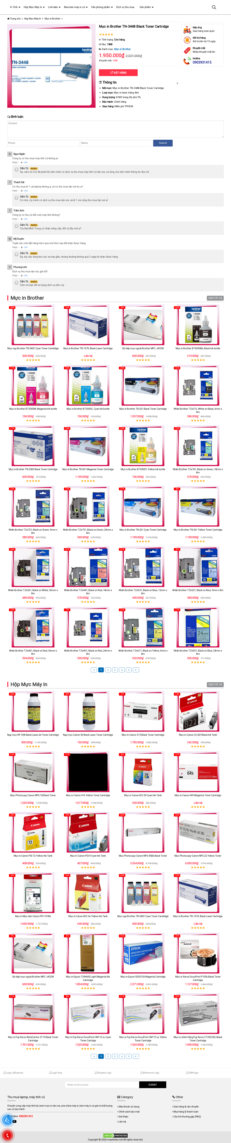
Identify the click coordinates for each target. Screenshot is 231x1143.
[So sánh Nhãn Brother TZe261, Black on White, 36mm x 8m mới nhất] (33, 566)
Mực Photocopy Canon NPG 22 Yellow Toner (198, 855)
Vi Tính (14, 7)
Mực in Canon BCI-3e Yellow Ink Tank (88, 916)
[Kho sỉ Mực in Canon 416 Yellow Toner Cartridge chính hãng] (88, 771)
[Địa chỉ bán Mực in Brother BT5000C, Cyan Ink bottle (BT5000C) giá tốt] (88, 385)
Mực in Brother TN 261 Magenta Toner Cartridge (88, 469)
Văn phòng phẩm (100, 7)
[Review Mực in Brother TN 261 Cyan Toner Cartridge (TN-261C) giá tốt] (143, 506)
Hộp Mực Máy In (29, 684)
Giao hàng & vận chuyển (186, 1106)
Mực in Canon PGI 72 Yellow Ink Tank (33, 855)
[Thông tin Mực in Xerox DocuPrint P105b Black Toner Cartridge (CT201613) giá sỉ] (198, 953)
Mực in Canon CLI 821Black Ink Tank (198, 734)
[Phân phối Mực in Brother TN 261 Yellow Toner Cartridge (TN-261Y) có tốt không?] (198, 506)
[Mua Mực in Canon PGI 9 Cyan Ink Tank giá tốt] (88, 832)
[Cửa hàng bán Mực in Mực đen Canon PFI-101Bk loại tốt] (33, 892)
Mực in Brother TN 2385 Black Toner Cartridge (33, 469)
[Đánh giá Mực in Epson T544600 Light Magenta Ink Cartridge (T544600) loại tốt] (88, 953)
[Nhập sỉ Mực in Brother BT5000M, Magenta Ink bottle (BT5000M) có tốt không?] (33, 385)
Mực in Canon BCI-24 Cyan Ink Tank (143, 795)
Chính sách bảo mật (129, 1111)
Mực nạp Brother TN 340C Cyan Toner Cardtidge (33, 348)
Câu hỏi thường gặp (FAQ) (187, 1116)
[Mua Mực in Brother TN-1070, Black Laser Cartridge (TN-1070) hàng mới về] (88, 325)
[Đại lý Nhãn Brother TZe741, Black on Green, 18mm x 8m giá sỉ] (198, 445)
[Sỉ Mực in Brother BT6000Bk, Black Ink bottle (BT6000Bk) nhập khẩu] (198, 325)
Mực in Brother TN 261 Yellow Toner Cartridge (198, 529)
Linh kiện (53, 7)
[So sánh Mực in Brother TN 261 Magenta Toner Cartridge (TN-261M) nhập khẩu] (88, 445)
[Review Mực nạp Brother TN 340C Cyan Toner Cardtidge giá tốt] (33, 325)
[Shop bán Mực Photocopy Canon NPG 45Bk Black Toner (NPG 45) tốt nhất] (143, 832)
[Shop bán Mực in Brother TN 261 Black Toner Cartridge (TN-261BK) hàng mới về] (143, 385)
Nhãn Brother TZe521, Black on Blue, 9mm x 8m (197, 590)
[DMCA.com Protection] (115, 1135)
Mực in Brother (122, 49)
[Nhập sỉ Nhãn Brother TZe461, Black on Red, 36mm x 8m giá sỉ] (33, 627)
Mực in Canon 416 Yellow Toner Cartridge (88, 795)
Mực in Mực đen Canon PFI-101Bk (33, 916)
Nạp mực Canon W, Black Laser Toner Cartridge (88, 734)
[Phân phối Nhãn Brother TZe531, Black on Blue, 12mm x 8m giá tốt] (143, 566)
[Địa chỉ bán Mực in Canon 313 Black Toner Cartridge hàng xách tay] (143, 711)
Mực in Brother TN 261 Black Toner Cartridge (143, 408)
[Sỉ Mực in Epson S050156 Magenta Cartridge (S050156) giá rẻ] (143, 953)
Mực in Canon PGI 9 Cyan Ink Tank (88, 855)
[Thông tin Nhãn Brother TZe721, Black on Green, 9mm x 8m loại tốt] (33, 506)
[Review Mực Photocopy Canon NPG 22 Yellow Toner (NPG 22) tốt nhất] (198, 832)
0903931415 (202, 62)
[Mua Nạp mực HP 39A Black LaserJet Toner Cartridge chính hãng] (33, 711)
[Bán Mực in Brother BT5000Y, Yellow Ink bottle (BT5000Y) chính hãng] (143, 445)
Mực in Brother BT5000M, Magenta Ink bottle (33, 408)
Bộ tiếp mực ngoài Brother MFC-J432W (143, 348)
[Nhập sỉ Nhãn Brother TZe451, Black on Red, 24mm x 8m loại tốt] (88, 627)
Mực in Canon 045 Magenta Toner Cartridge (198, 795)
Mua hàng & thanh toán (186, 1111)
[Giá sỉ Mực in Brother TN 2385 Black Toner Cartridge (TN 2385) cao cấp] (33, 445)
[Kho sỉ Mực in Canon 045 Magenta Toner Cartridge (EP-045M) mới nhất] (198, 771)
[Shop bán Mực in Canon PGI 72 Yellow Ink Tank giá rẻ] (33, 832)
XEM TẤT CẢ (215, 298)
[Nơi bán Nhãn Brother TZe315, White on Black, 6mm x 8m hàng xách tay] (198, 385)
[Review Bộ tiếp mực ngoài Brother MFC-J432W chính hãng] (143, 325)
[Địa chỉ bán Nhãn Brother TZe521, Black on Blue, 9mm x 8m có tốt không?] (198, 566)
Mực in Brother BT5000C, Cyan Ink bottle (88, 408)
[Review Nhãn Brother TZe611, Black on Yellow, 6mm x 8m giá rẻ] (143, 627)
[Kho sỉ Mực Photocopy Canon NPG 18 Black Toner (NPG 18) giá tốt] (33, 771)
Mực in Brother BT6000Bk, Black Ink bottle (198, 348)
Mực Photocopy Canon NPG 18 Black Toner (33, 795)
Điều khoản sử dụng (129, 1106)
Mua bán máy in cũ (74, 7)
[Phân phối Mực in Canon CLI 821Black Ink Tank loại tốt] (198, 711)
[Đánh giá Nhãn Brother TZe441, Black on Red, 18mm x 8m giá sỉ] (88, 566)
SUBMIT (152, 1084)
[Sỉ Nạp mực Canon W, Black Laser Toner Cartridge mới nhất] (88, 711)
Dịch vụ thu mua (125, 7)
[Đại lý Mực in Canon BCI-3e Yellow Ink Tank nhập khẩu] (88, 892)
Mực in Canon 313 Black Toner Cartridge (143, 734)
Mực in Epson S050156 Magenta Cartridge (143, 976)
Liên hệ (122, 1121)
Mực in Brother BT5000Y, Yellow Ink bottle (143, 469)
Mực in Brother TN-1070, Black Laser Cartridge (88, 348)
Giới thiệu (123, 1116)
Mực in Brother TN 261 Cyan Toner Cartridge (143, 529)
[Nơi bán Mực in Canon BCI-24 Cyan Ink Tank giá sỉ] (143, 771)
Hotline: (21, 1116)
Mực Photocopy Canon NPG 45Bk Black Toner (143, 855)
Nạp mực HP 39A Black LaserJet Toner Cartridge (33, 734)
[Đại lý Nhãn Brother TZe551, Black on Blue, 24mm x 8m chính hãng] (198, 627)
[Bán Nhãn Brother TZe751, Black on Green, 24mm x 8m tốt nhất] (88, 506)
